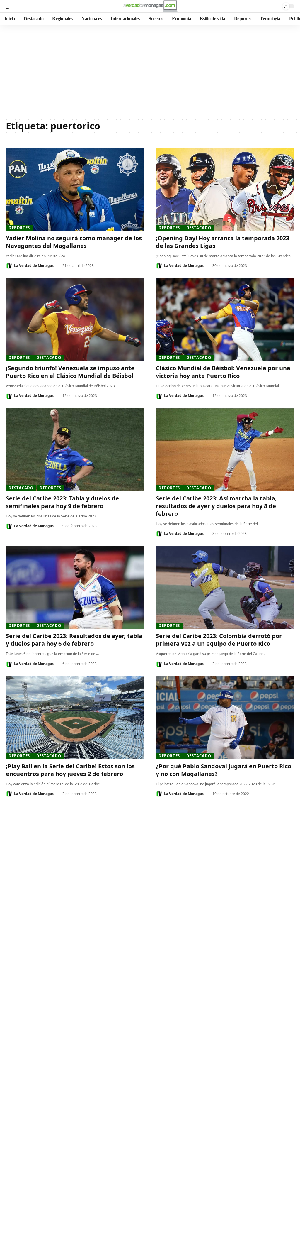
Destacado (198, 227)
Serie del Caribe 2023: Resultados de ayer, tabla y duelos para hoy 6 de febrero (74, 639)
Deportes (19, 227)
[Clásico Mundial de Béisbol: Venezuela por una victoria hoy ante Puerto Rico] (225, 319)
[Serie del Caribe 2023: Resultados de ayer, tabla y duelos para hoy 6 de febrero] (75, 587)
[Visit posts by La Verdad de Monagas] (9, 266)
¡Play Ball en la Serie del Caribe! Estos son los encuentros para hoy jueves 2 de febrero (70, 770)
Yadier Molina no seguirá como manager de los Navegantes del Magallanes (74, 242)
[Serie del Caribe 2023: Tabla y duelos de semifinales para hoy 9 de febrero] (75, 449)
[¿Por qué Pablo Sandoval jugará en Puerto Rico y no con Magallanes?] (225, 717)
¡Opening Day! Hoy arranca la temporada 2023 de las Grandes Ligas (222, 242)
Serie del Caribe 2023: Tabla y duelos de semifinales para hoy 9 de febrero (62, 502)
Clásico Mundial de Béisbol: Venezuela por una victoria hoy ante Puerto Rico (223, 372)
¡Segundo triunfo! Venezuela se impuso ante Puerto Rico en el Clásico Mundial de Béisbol (70, 372)
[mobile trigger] (11, 6)
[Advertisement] (150, 69)
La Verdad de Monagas (34, 265)
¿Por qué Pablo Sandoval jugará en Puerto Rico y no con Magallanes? (223, 770)
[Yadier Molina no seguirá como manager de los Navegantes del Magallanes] (75, 189)
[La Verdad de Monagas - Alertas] (150, 6)
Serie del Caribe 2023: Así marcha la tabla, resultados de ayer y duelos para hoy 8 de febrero (216, 505)
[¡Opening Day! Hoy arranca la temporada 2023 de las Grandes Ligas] (225, 189)
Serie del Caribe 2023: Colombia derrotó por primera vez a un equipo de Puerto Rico (219, 639)
